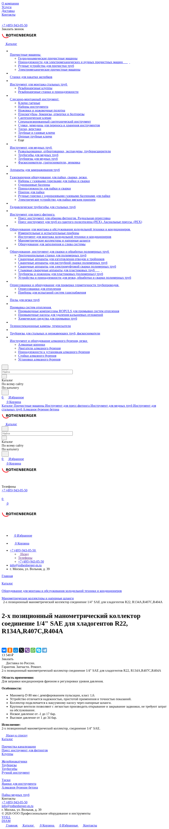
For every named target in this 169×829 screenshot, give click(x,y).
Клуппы (7, 754)
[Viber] (27, 650)
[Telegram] (44, 650)
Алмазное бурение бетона (20, 787)
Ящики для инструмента (19, 783)
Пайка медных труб (15, 795)
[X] (21, 650)
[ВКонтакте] (4, 650)
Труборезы (9, 765)
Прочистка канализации (19, 746)
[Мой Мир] (15, 650)
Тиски (6, 780)
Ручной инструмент (16, 772)
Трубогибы (9, 769)
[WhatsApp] (33, 650)
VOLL (6, 817)
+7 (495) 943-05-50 (14, 25)
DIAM (6, 821)
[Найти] (5, 392)
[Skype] (38, 650)
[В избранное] (3, 641)
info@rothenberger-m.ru (26, 565)
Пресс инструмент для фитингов (25, 750)
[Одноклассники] (9, 650)
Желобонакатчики (14, 761)
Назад (24, 554)
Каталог (7, 739)
